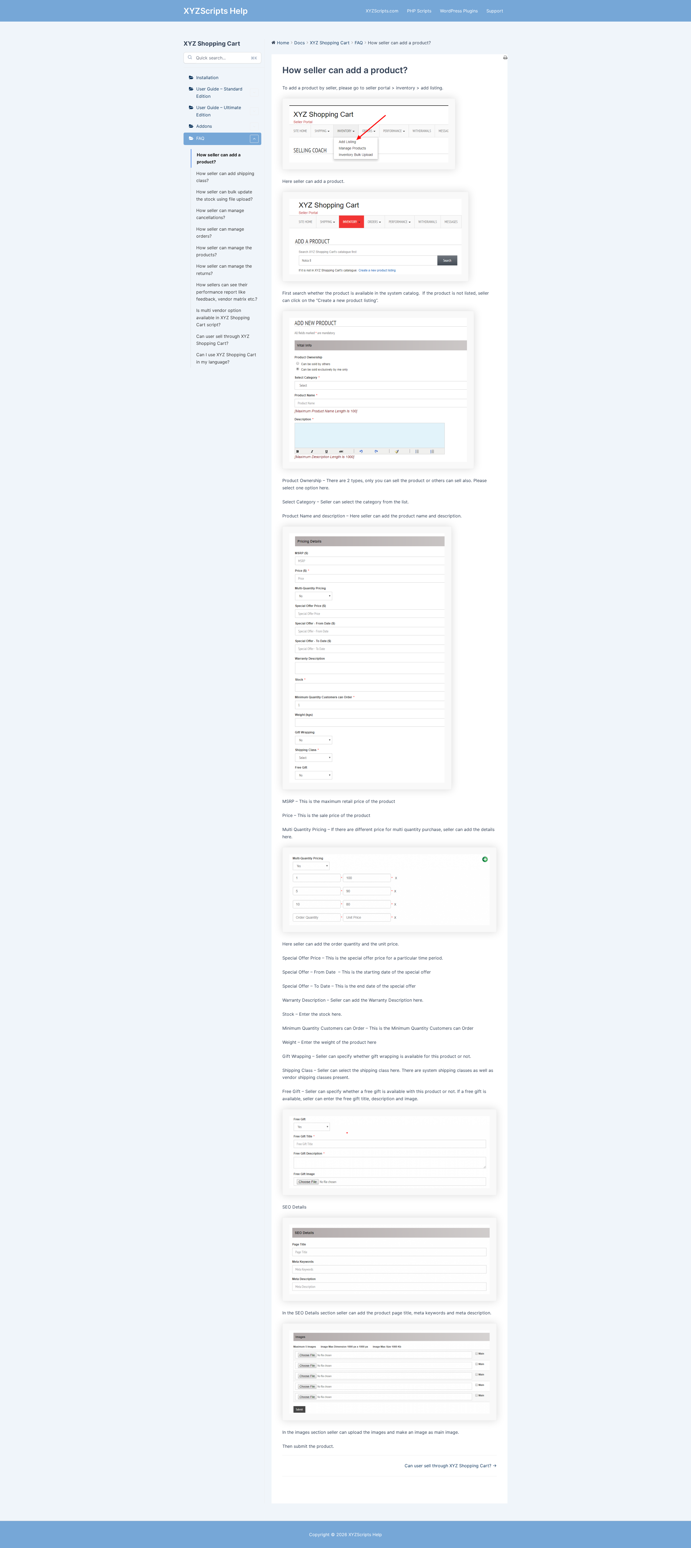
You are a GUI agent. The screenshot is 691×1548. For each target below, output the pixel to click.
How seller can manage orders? (220, 232)
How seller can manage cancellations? (220, 214)
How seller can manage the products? (224, 251)
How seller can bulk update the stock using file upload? (224, 195)
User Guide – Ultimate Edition (218, 111)
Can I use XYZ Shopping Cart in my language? (226, 358)
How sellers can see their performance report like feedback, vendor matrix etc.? (226, 292)
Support (494, 11)
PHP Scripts (419, 11)
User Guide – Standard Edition (219, 92)
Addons (204, 126)
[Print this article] (505, 57)
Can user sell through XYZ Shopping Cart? (222, 340)
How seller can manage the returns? (224, 269)
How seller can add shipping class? (225, 177)
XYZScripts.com (382, 11)
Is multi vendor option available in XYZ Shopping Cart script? (223, 317)
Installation (207, 77)
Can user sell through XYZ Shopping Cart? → (451, 1465)
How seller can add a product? (219, 158)
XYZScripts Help (216, 11)
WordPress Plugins (459, 11)
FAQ (200, 138)
